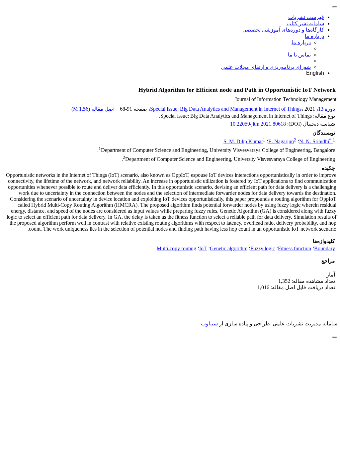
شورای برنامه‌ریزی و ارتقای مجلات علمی (266, 67)
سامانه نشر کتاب (305, 23)
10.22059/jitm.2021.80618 (258, 124)
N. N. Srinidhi (315, 141)
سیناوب (209, 323)
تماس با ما (299, 54)
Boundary (324, 248)
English (315, 73)
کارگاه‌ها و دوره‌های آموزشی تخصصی (283, 30)
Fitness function (294, 248)
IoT (203, 248)
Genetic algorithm (228, 248)
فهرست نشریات (306, 17)
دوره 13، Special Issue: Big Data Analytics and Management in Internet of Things (242, 109)
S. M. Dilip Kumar (243, 141)
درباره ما (314, 36)
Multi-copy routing (176, 248)
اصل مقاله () (93, 109)
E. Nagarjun (281, 141)
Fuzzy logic (262, 248)
